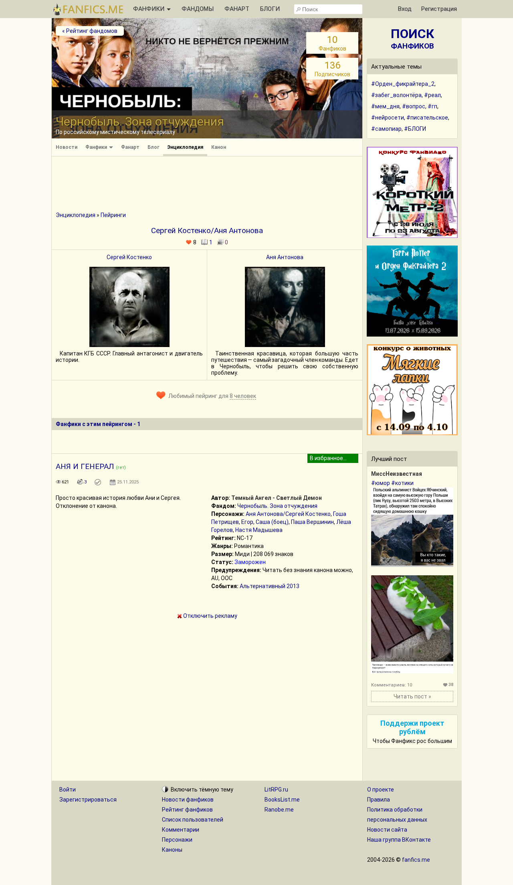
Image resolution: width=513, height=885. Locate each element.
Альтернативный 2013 (269, 586)
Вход (405, 8)
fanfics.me (416, 860)
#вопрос (413, 106)
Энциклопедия (185, 147)
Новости (66, 147)
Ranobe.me (279, 809)
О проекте (380, 789)
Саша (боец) (272, 522)
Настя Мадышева (259, 530)
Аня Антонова (284, 257)
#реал (432, 95)
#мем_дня (385, 106)
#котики (402, 483)
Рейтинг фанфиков (187, 809)
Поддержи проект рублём (412, 727)
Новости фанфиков (188, 799)
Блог (153, 147)
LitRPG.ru (276, 789)
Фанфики (96, 147)
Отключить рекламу (209, 616)
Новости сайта (387, 829)
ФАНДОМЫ (198, 8)
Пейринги (113, 215)
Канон (218, 147)
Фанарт (130, 147)
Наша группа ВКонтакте (399, 839)
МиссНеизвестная (396, 474)
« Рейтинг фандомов (89, 31)
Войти (67, 789)
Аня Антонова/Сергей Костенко (288, 514)
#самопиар (386, 129)
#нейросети (387, 117)
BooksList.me (282, 799)
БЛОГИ (270, 8)
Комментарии (180, 829)
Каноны (172, 849)
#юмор (380, 483)
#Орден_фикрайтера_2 (402, 84)
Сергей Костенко (129, 257)
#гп (432, 106)
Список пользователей (192, 819)
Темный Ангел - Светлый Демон (276, 498)
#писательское (427, 117)
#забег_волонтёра (396, 95)
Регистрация (439, 8)
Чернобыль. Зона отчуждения (277, 506)
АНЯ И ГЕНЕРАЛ (85, 466)
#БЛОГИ (415, 129)
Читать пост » (412, 696)
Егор (247, 522)
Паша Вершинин (312, 522)
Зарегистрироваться (88, 799)
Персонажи (177, 839)
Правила (378, 799)
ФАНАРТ (236, 8)
